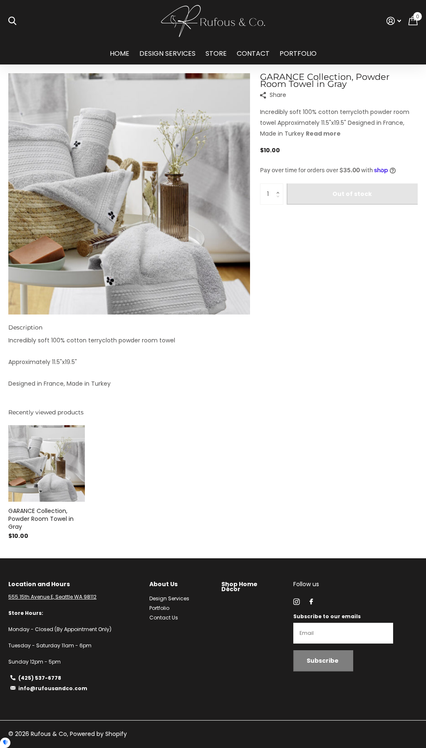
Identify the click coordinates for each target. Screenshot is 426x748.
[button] (280, 186)
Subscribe (323, 660)
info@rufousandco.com (52, 688)
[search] (12, 21)
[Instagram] (296, 602)
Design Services (167, 53)
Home (119, 53)
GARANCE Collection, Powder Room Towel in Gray (41, 519)
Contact (253, 53)
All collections (216, 58)
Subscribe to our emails (327, 616)
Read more (323, 133)
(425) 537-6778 (39, 677)
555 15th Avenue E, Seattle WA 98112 (52, 596)
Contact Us (163, 617)
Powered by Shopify (98, 734)
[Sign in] (393, 21)
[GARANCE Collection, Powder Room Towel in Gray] (46, 463)
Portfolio (298, 53)
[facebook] (311, 602)
